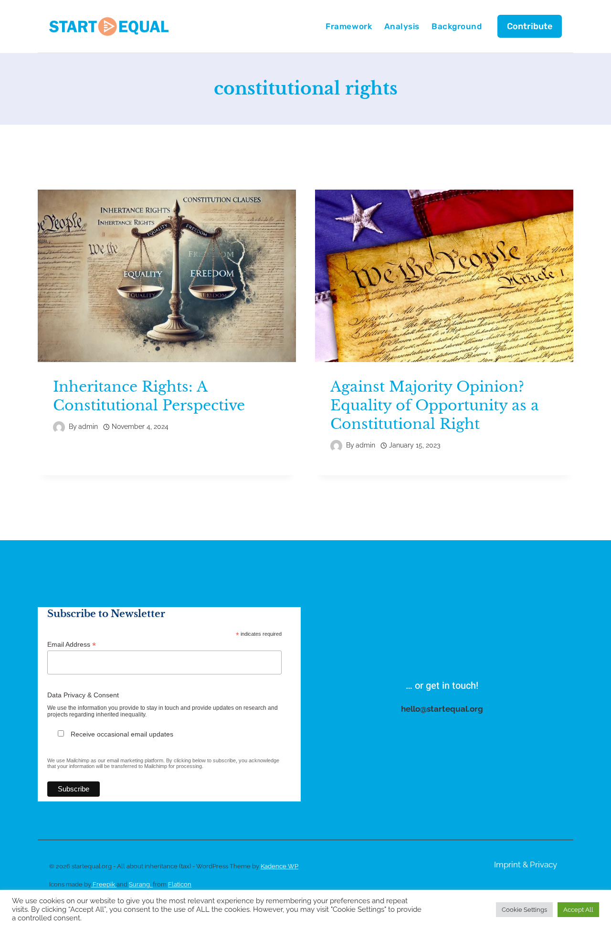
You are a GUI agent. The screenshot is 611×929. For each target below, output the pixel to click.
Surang (141, 884)
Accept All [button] (578, 909)
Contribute (529, 26)
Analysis (402, 26)
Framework (349, 26)
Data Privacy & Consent (83, 695)
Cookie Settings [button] (524, 909)
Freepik (103, 884)
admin (88, 426)
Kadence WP (279, 866)
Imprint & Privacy (525, 864)
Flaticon (179, 884)
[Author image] (59, 427)
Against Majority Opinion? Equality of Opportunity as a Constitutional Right (434, 405)
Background (457, 26)
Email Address (71, 644)
